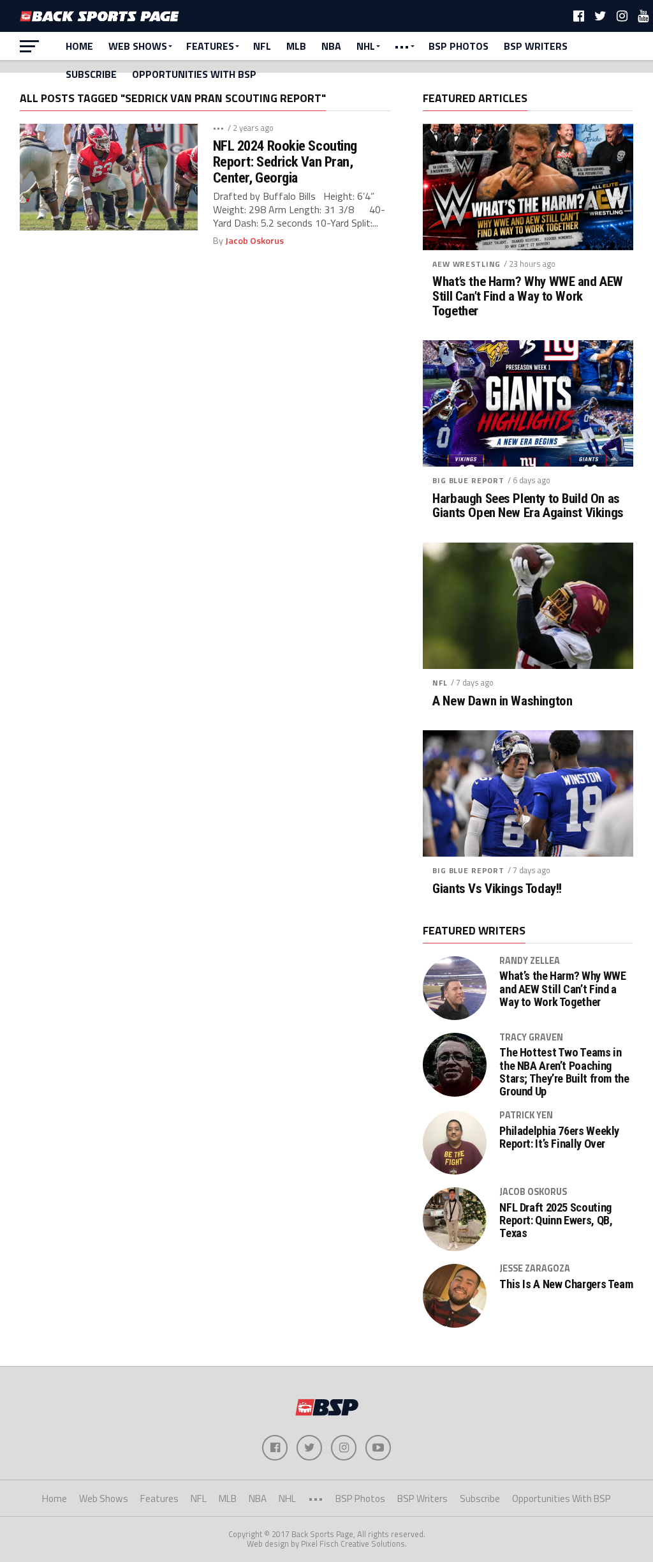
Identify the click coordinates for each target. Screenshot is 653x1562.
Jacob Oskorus (254, 241)
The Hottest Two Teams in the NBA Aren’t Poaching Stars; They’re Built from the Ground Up (564, 1072)
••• (401, 46)
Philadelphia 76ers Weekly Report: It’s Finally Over (559, 1137)
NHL (365, 46)
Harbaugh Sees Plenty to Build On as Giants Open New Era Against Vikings (527, 506)
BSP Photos (458, 46)
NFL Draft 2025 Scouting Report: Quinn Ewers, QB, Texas (555, 1220)
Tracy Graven (531, 1037)
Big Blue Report (468, 480)
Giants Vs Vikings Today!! (497, 889)
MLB (296, 46)
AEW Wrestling (466, 264)
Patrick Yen (526, 1115)
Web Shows (137, 46)
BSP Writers (536, 46)
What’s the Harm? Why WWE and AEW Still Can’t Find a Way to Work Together (527, 296)
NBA (331, 46)
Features (210, 46)
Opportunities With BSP (194, 74)
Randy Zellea (529, 960)
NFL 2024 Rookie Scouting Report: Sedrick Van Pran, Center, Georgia (285, 161)
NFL (262, 46)
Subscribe (91, 74)
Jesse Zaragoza (534, 1268)
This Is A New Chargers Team (566, 1284)
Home (79, 46)
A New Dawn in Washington (502, 701)
